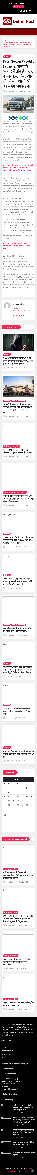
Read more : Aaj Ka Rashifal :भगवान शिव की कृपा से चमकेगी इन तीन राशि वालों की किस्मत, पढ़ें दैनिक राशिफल (18, 245)
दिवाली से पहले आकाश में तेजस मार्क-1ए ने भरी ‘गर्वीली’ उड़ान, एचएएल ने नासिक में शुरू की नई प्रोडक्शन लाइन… (18, 499)
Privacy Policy (6, 1054)
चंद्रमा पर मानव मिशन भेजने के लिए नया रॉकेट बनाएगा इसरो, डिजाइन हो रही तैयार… (18, 451)
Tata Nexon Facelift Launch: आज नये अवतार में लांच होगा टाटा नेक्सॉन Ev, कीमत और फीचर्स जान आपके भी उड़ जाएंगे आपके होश (18, 44)
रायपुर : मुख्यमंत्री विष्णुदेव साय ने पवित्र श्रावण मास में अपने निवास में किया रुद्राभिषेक (17, 962)
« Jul (4, 815)
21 (22, 801)
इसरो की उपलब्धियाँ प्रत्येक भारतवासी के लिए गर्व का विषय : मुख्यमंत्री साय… (17, 629)
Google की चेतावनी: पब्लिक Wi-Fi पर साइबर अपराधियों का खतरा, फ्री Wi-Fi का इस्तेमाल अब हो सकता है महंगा (18, 361)
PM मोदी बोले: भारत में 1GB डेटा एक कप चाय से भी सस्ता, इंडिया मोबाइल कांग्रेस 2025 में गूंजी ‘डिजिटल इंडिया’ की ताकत (17, 670)
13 (18, 797)
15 (27, 797)
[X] (13, 118)
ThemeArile (25, 1171)
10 (4, 797)
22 (27, 801)
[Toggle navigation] (18, 32)
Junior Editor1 (10, 416)
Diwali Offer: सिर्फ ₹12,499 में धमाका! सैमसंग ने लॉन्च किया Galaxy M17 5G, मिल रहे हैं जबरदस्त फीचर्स (18, 540)
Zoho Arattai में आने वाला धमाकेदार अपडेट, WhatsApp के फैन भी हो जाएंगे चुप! (17, 711)
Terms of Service (7, 1051)
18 (9, 801)
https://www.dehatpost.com (23, 311)
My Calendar (6, 1058)
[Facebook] (9, 118)
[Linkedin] (16, 118)
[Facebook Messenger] (24, 118)
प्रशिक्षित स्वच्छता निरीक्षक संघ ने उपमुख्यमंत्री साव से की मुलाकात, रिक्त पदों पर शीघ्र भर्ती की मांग (18, 875)
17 (4, 801)
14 (22, 797)
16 (31, 797)
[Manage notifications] (32, 1170)
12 (13, 797)
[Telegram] (27, 118)
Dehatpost (29, 1169)
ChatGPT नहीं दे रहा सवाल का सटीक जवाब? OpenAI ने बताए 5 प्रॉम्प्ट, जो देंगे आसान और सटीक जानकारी (17, 581)
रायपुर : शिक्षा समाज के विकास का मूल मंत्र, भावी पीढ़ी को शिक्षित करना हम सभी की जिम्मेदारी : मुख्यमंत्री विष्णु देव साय (18, 918)
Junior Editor (10, 91)
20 (18, 801)
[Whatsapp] (20, 118)
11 (9, 797)
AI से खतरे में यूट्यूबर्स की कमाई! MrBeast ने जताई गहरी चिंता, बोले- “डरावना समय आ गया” (18, 754)
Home (5, 40)
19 (13, 801)
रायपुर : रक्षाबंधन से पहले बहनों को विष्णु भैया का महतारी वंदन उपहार (18, 1004)
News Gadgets (13, 1171)
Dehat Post (9, 368)
